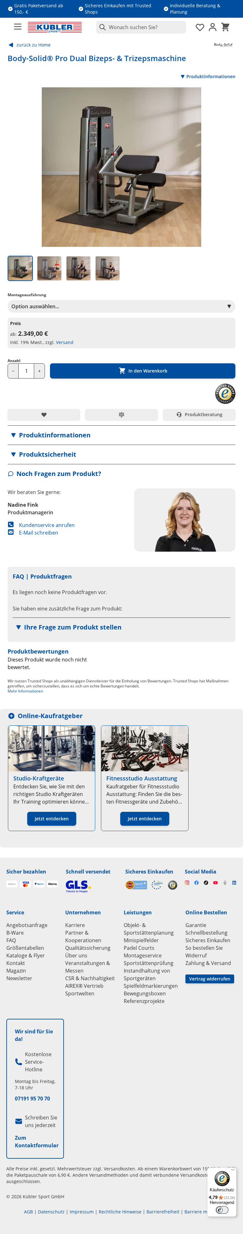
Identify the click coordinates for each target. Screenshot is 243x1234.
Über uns (76, 955)
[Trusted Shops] (172, 885)
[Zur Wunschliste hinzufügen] (44, 414)
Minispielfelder (141, 940)
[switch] (222, 1210)
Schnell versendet (88, 871)
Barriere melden (201, 1212)
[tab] (20, 268)
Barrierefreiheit (162, 1212)
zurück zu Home (33, 45)
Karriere (75, 925)
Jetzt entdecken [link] (52, 819)
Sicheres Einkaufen (149, 871)
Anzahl (14, 360)
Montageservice (143, 955)
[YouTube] (215, 882)
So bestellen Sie (204, 947)
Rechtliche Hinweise (120, 1212)
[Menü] (233, 1171)
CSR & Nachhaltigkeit (90, 978)
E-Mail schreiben (38, 532)
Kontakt (15, 963)
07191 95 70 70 (32, 1098)
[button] (121, 435)
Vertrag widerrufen (209, 979)
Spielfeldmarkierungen (151, 985)
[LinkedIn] (234, 883)
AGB (28, 1212)
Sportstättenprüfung (148, 963)
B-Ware (15, 932)
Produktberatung (203, 414)
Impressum (82, 1212)
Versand (64, 342)
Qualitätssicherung (87, 947)
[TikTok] (206, 882)
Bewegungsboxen (145, 993)
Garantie (195, 925)
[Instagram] (187, 882)
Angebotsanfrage (26, 925)
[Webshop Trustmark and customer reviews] (144, 885)
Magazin (16, 970)
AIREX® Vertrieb (84, 985)
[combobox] (141, 27)
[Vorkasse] (11, 883)
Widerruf (196, 955)
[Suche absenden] (101, 27)
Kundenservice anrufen (47, 525)
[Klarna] (52, 883)
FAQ (11, 940)
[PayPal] (39, 883)
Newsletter (19, 978)
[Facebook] (196, 882)
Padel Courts (139, 947)
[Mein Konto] (212, 27)
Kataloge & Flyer (25, 955)
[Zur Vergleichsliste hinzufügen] (121, 414)
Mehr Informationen (25, 691)
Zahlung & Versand (208, 963)
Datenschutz (51, 1212)
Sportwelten (79, 993)
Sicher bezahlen (26, 871)
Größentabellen (25, 947)
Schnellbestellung (206, 932)
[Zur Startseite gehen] (55, 27)
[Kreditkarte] (25, 883)
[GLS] (92, 886)
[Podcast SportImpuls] (225, 882)
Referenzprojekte (144, 1001)
